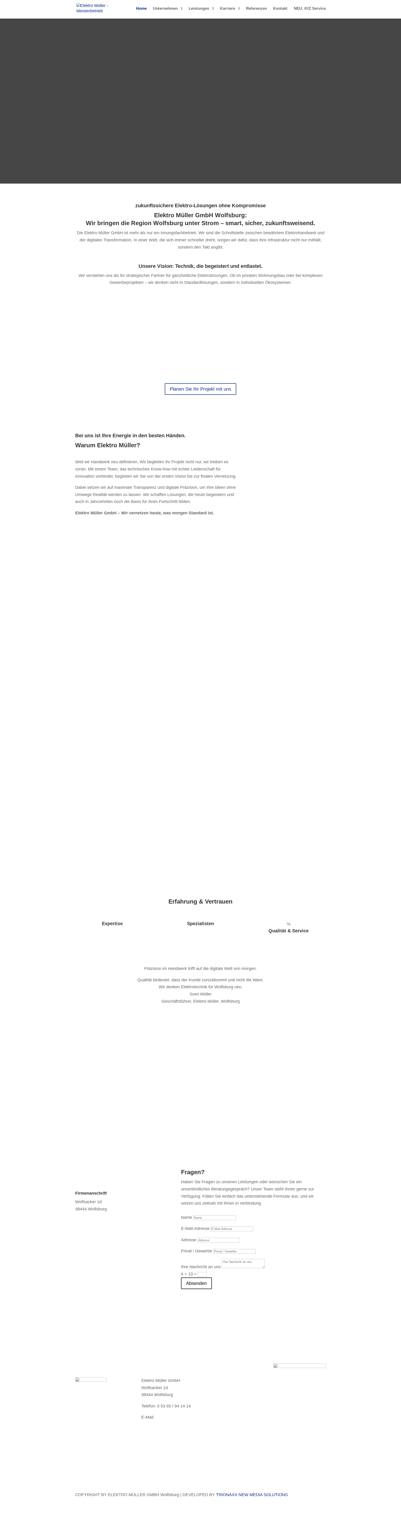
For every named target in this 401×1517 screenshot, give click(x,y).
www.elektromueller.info (163, 1431)
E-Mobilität (258, 327)
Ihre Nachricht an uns (201, 1266)
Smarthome (86, 327)
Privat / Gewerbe (196, 1251)
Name (186, 1217)
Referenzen (256, 9)
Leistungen (199, 9)
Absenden (196, 1283)
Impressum (222, 1386)
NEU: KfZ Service (310, 9)
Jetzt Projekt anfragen (235, 1105)
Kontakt (280, 9)
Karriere (227, 9)
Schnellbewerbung (92, 1419)
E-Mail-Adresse (195, 1228)
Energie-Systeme (178, 327)
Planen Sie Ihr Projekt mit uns (200, 389)
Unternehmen (165, 9)
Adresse (188, 1240)
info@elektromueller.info (97, 1321)
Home (141, 9)
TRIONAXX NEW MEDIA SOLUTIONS (252, 1494)
